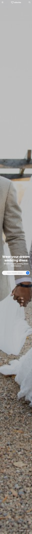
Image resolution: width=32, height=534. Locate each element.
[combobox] (16, 273)
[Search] (29, 2)
